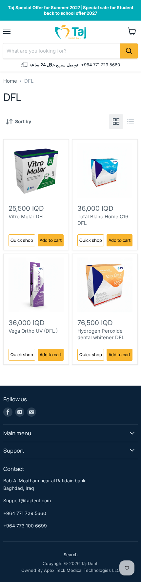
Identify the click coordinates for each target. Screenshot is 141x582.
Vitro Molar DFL (27, 216)
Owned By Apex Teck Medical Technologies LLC (70, 570)
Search (71, 554)
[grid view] (116, 121)
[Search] (129, 50)
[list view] (130, 121)
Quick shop (21, 240)
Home (10, 81)
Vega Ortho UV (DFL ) (33, 331)
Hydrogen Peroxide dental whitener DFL (100, 334)
